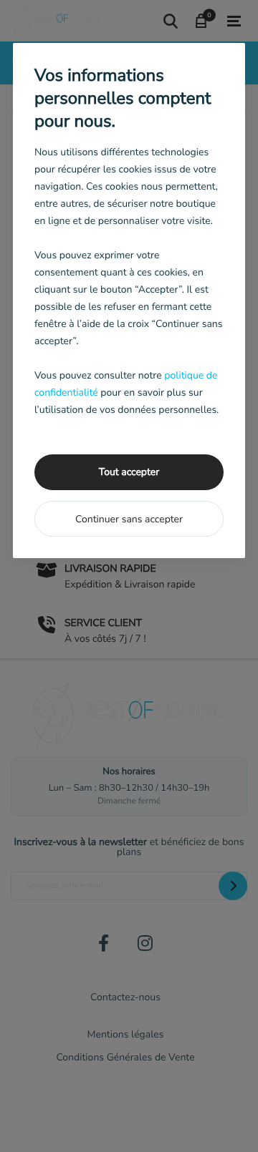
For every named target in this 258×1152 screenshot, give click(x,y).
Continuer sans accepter (129, 519)
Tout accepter (129, 472)
